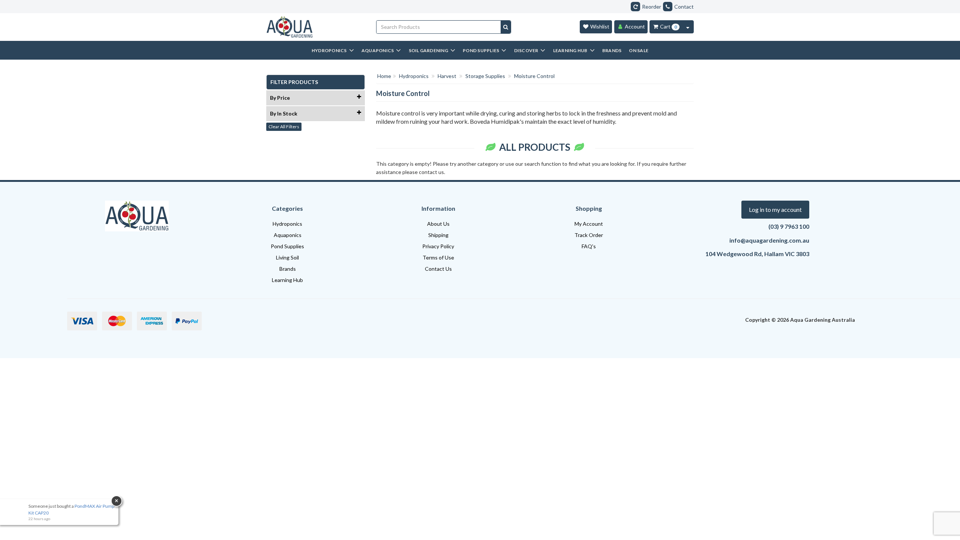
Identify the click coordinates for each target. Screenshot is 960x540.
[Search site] (506, 27)
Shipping (438, 235)
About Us (438, 223)
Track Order (588, 235)
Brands (287, 269)
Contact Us (438, 269)
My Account (588, 223)
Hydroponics (287, 223)
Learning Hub (287, 280)
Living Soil (287, 257)
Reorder (651, 6)
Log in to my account (775, 209)
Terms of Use (438, 257)
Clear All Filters (283, 126)
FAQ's (589, 246)
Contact (684, 6)
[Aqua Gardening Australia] (315, 27)
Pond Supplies (287, 246)
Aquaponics (288, 235)
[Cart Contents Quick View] (688, 26)
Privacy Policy (438, 246)
